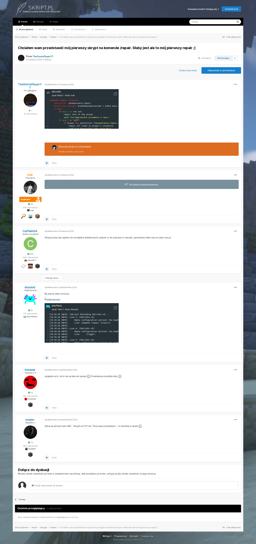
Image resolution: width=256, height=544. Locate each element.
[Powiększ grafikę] (52, 299)
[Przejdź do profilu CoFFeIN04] (30, 243)
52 (31, 392)
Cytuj (54, 163)
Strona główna (25, 29)
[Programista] (37, 216)
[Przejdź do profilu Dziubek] (30, 382)
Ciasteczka (147, 536)
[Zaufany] (30, 266)
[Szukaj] (237, 21)
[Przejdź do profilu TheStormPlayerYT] (21, 58)
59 (31, 204)
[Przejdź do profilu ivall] (54, 147)
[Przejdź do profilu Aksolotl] (30, 300)
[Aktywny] (23, 266)
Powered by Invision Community (128, 540)
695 (31, 254)
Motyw (106, 536)
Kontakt (134, 536)
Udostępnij (205, 58)
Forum (24, 21)
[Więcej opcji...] (235, 84)
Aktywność (99, 29)
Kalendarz (60, 29)
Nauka (48, 59)
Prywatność (121, 536)
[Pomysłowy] (30, 216)
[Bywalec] (37, 266)
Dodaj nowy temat (188, 70)
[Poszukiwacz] (23, 216)
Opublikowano (59, 84)
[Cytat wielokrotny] (47, 163)
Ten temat (225, 22)
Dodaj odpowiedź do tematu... (49, 485)
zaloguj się (112, 473)
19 (31, 310)
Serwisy (40, 21)
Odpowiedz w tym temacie (221, 70)
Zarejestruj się (231, 9)
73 (31, 442)
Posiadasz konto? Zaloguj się (203, 9)
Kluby (44, 29)
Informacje (79, 29)
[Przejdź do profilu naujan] (30, 432)
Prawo (55, 21)
